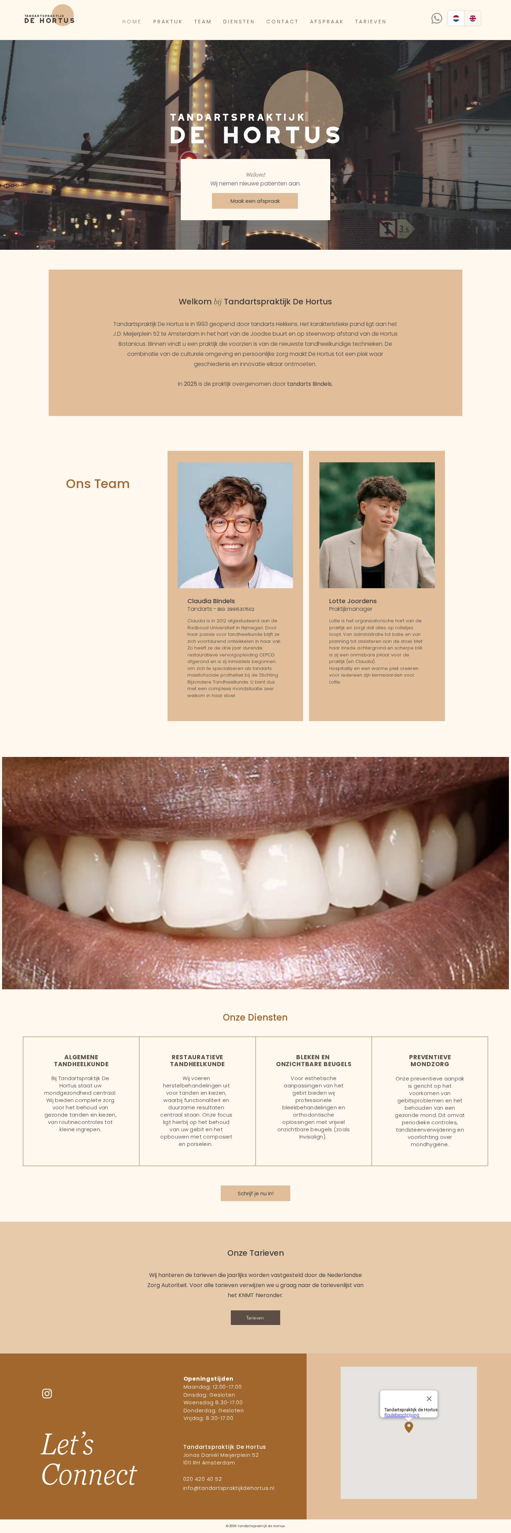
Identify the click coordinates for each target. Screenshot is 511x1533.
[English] (472, 18)
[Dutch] (456, 18)
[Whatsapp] (437, 18)
